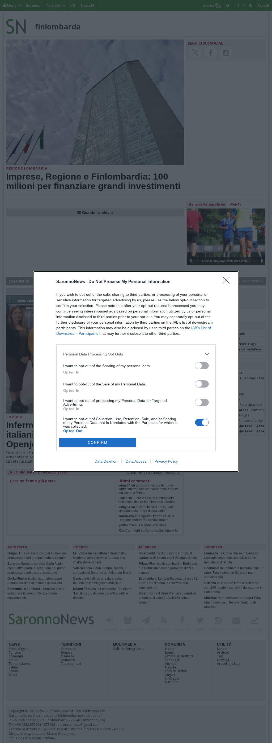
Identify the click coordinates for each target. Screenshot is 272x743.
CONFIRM (98, 443)
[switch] (202, 365)
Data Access (136, 461)
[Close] (228, 282)
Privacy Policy (166, 461)
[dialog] (136, 371)
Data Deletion (106, 461)
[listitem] (136, 354)
